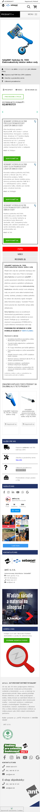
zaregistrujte (22, 69)
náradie (21, 691)
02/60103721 (9, 105)
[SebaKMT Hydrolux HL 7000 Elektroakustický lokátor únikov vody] (20, 39)
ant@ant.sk (10, 774)
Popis (20, 249)
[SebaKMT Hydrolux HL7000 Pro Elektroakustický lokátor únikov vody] (35, 121)
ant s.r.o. (7, 724)
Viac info (19, 460)
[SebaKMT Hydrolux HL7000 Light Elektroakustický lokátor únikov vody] (35, 164)
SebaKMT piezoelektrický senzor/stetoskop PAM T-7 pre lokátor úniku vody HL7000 (28, 413)
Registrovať (28, 1)
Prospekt (8, 90)
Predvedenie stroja (13, 97)
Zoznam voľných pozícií (16, 640)
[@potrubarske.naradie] (8, 499)
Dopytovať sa (12, 159)
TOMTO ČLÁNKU (27, 331)
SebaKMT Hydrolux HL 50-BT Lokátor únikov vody (10, 413)
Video (19, 90)
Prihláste (8, 69)
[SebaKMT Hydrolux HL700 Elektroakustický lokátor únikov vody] (35, 205)
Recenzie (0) (32, 90)
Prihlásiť (35, 1)
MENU (31, 14)
